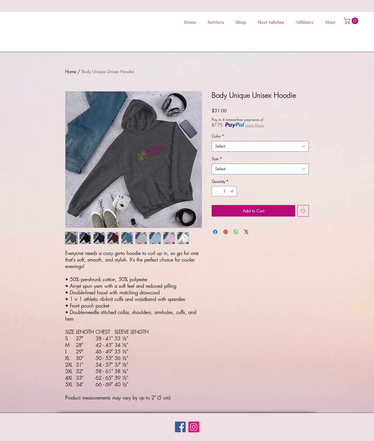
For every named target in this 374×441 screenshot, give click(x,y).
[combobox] (260, 146)
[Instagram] (193, 427)
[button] (352, 21)
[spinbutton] (224, 191)
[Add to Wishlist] (303, 211)
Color (218, 136)
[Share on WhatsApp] (236, 232)
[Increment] (232, 191)
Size (217, 158)
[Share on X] (246, 232)
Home (70, 71)
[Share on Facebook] (215, 232)
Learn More (254, 125)
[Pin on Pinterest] (225, 232)
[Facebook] (180, 427)
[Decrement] (215, 191)
